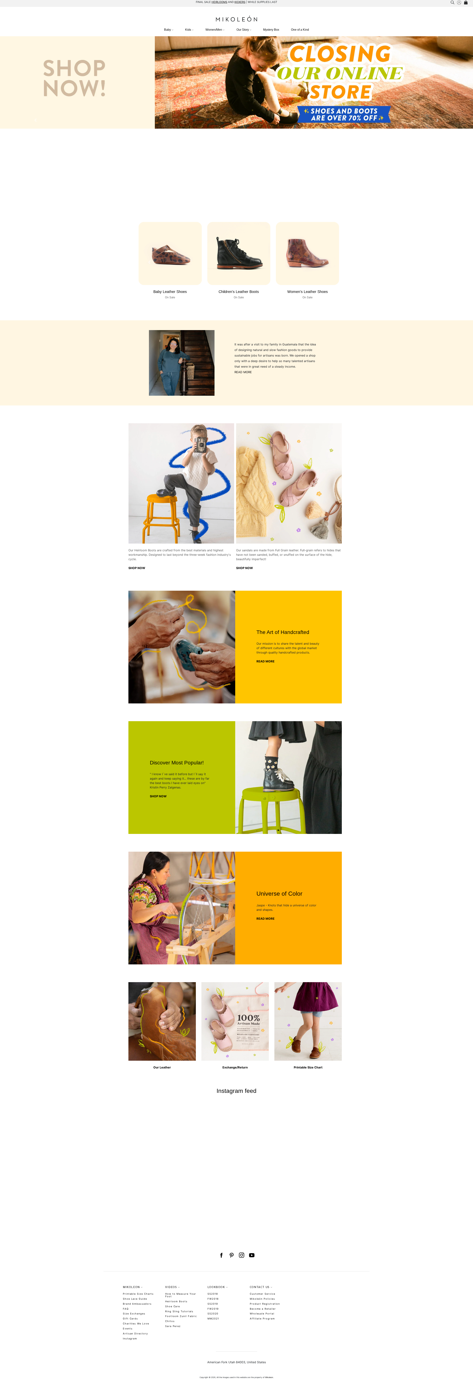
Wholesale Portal (262, 1313)
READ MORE (243, 372)
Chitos (170, 1321)
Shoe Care (172, 1306)
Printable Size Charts (138, 1293)
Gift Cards (130, 1318)
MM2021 (213, 1318)
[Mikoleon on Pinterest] (231, 1255)
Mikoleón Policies (262, 1298)
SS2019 (212, 1303)
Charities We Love (136, 1323)
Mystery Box (271, 29)
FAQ (126, 1308)
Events (128, 1328)
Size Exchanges (134, 1313)
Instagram (130, 1338)
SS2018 (212, 1293)
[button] (35, 120)
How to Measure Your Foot (180, 1295)
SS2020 (213, 1313)
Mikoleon (269, 1377)
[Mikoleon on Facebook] (221, 1255)
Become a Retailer (263, 1308)
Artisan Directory (135, 1333)
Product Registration (265, 1303)
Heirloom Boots (176, 1301)
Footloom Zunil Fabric (181, 1316)
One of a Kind (300, 29)
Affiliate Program (262, 1318)
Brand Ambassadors (137, 1303)
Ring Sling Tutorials (179, 1311)
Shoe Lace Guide (135, 1298)
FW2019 (213, 1308)
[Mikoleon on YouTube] (252, 1255)
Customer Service (262, 1293)
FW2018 (213, 1298)
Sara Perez (173, 1326)
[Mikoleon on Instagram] (241, 1255)
